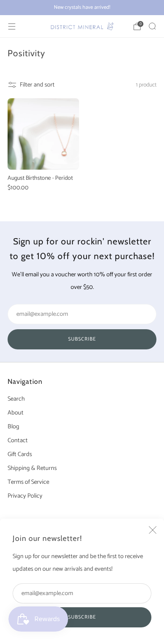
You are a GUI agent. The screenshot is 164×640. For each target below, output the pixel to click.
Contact (18, 440)
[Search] (152, 26)
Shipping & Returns (32, 468)
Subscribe (82, 617)
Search (16, 399)
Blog (13, 427)
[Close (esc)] (152, 530)
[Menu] (12, 26)
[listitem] (82, 7)
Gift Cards (20, 454)
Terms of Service (28, 482)
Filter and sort (37, 84)
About (16, 413)
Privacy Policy (25, 496)
